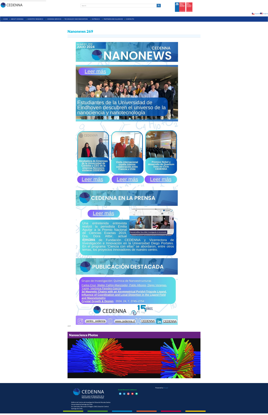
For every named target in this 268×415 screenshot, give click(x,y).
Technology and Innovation (76, 19)
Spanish (257, 13)
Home (5, 19)
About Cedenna (17, 19)
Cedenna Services (54, 19)
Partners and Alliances (113, 19)
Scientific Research (35, 19)
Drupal (165, 388)
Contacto (130, 19)
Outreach (96, 19)
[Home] (40, 5)
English (265, 13)
